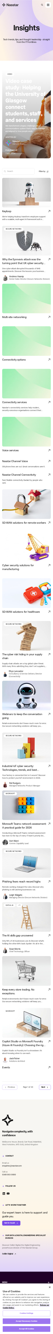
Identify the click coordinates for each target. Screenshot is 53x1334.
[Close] (50, 1287)
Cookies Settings (26, 1313)
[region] (26, 1308)
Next (43, 1087)
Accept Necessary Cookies (26, 1321)
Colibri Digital (7, 1254)
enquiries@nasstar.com (12, 1166)
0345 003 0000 (9, 1175)
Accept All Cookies (26, 1329)
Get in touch (9, 1223)
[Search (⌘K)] (42, 5)
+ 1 (19, 905)
